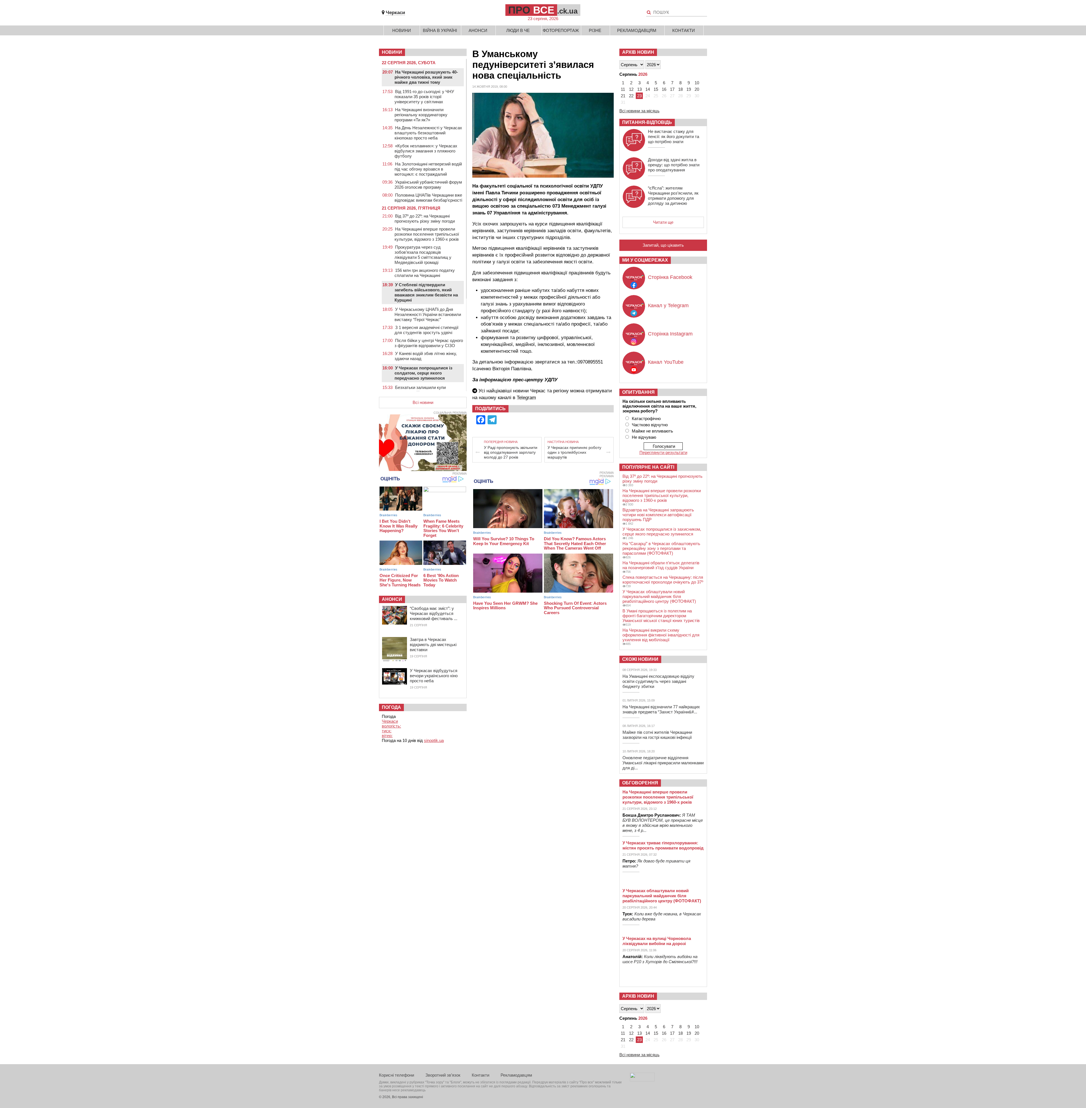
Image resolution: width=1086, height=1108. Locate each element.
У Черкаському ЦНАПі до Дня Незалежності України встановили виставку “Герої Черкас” (428, 314)
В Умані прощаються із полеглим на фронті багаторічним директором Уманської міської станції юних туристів (661, 615)
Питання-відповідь (647, 122)
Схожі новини (640, 659)
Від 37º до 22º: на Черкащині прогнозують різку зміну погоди (425, 218)
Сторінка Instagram (670, 334)
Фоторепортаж (561, 30)
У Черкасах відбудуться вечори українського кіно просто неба (434, 675)
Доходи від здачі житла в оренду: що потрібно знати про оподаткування (673, 164)
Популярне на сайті (648, 467)
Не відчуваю (644, 437)
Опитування (638, 392)
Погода (391, 707)
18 (680, 89)
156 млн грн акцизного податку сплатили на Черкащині (425, 273)
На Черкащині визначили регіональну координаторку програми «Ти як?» (421, 114)
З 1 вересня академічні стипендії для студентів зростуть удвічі (426, 330)
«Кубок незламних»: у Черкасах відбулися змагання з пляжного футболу (426, 150)
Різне (595, 30)
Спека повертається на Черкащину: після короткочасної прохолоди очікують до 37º (662, 579)
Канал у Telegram (668, 305)
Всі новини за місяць (639, 110)
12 (631, 89)
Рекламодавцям (636, 30)
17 (672, 89)
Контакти (683, 30)
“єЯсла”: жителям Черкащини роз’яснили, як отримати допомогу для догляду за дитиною (673, 196)
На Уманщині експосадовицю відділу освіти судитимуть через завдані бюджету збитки (658, 681)
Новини (401, 30)
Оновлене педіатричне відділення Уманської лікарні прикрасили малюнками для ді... (663, 762)
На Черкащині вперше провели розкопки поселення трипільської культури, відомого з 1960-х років (427, 234)
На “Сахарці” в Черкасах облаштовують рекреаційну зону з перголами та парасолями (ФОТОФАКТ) (661, 548)
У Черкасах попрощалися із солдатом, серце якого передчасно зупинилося (423, 372)
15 (656, 89)
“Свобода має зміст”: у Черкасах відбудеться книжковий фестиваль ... (433, 613)
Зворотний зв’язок (442, 1075)
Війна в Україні (440, 30)
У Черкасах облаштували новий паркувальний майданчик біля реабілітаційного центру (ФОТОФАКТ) (659, 596)
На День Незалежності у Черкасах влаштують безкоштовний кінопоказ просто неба (428, 132)
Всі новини (423, 402)
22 (631, 95)
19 (688, 89)
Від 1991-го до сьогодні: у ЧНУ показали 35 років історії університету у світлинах (424, 96)
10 (697, 82)
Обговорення (640, 782)
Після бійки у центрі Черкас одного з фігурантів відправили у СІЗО (429, 343)
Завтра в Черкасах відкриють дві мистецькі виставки (433, 644)
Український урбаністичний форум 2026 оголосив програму (428, 185)
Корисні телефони (396, 1075)
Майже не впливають (652, 431)
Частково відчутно (650, 424)
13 (639, 89)
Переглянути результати (663, 452)
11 (623, 89)
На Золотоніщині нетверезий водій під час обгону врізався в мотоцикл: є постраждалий (428, 169)
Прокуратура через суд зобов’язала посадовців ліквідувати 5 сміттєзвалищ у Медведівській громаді (423, 255)
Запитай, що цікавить (663, 245)
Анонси (478, 30)
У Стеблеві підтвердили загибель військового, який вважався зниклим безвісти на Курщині (426, 292)
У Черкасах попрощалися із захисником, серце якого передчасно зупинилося (661, 531)
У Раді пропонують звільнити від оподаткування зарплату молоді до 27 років (510, 452)
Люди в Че (518, 30)
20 (697, 89)
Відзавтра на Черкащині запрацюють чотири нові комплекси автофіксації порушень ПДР (658, 514)
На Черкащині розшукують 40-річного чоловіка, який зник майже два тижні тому (426, 77)
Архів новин (638, 52)
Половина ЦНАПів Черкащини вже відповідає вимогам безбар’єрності (428, 198)
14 (647, 89)
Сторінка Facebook (670, 277)
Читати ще (663, 222)
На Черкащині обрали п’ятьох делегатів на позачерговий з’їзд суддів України (660, 565)
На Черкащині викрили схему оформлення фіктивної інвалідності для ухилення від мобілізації (660, 635)
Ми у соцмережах (645, 260)
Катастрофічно (646, 418)
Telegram (526, 397)
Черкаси (395, 12)
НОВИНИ (392, 52)
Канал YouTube (666, 362)
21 (623, 95)
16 (664, 89)
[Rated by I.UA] (642, 1079)
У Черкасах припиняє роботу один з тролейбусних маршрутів (574, 452)
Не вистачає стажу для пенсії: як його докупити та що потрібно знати (673, 136)
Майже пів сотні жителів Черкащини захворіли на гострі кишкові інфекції (657, 735)
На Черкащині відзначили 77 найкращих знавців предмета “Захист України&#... (661, 709)
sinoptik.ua (434, 740)
